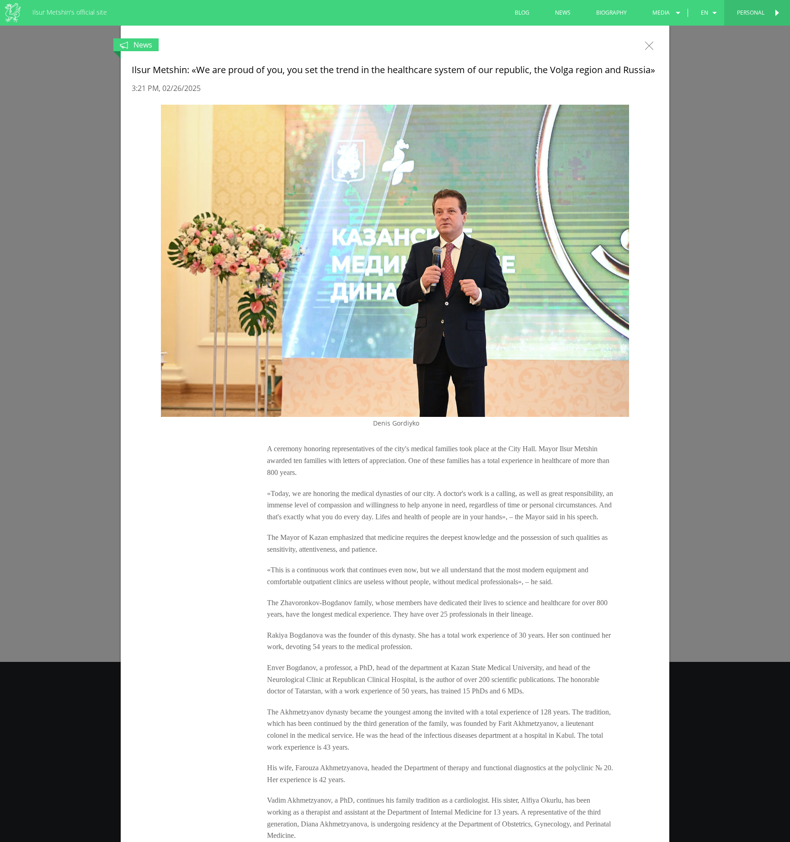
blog (522, 12)
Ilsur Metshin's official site (69, 12)
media (661, 12)
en (704, 12)
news (563, 12)
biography (611, 12)
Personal (750, 12)
